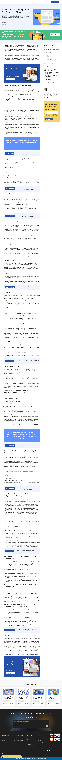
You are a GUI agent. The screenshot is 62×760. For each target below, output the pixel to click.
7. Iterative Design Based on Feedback (50, 59)
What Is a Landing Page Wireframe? (50, 47)
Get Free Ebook (54, 34)
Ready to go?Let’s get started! (49, 82)
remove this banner (43, 758)
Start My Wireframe (10, 153)
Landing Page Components (35, 41)
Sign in (49, 2)
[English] (45, 2)
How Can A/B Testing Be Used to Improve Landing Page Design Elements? (51, 79)
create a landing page (21, 183)
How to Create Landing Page (25, 41)
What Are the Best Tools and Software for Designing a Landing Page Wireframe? (51, 70)
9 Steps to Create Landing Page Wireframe (51, 49)
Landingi (17, 461)
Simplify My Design (9, 361)
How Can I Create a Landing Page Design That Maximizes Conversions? (51, 67)
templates (11, 654)
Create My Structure (10, 287)
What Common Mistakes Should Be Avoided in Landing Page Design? (52, 76)
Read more (5, 703)
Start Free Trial (10, 673)
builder (32, 654)
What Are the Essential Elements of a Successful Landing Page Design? (50, 64)
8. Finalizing (46, 60)
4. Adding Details (47, 55)
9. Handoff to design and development (50, 62)
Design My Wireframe (10, 188)
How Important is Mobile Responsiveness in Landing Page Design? (51, 73)
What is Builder (11, 79)
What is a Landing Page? (14, 41)
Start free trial (55, 1)
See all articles (46, 97)
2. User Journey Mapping (48, 52)
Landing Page (4, 22)
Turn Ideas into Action (10, 215)
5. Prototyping (47, 56)
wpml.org (24, 758)
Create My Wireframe (10, 445)
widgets (19, 654)
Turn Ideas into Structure (10, 629)
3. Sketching (47, 53)
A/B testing (9, 463)
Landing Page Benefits (46, 41)
